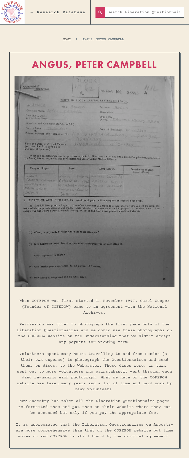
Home (67, 39)
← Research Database (57, 12)
